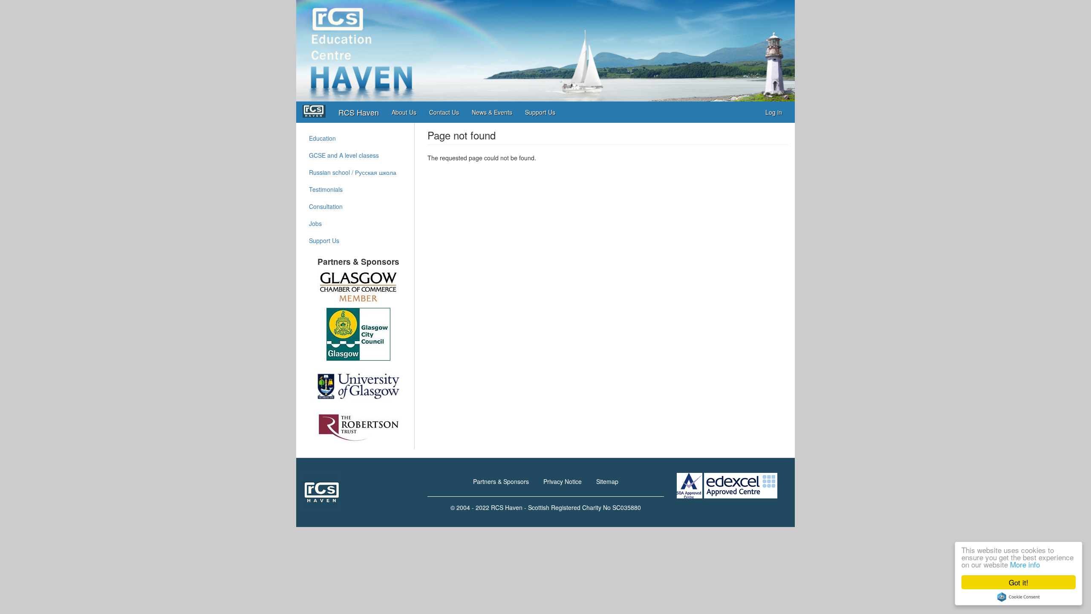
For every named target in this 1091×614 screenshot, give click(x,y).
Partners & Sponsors (501, 481)
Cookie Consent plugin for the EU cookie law (1018, 597)
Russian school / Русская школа (352, 172)
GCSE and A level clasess (344, 155)
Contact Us (444, 112)
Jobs (315, 223)
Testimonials (326, 189)
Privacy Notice (562, 481)
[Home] (317, 111)
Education (322, 138)
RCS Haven (358, 112)
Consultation (326, 206)
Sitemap (607, 481)
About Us (404, 112)
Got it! (1018, 582)
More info (1025, 564)
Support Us (540, 112)
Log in (773, 112)
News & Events (492, 112)
